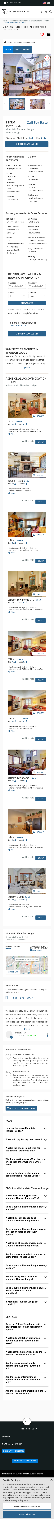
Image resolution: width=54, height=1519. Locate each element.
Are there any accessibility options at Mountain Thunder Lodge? (24, 1255)
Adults (11, 292)
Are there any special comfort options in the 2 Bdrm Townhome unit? (23, 1366)
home (5, 21)
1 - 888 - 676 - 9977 (27, 1428)
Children (32, 292)
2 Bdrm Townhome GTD (21, 599)
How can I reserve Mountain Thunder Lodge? (20, 1129)
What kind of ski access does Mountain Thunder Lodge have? (22, 1219)
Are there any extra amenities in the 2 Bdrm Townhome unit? (24, 1392)
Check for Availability (27, 144)
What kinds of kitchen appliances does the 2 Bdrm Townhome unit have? (23, 1341)
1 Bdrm (12, 540)
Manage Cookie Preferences (25, 1461)
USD (48, 3)
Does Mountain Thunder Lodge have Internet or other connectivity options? (25, 1232)
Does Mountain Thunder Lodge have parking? (25, 1266)
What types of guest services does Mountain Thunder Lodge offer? (24, 1244)
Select (41, 442)
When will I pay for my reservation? (24, 1139)
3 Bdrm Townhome (18, 778)
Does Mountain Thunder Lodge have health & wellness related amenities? (25, 1291)
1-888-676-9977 (17, 325)
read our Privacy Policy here (15, 1500)
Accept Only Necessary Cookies (27, 1506)
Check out (32, 283)
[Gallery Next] (49, 103)
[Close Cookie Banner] (51, 1480)
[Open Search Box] (50, 11)
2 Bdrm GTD (14, 718)
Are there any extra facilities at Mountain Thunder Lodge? (22, 1278)
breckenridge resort (19, 21)
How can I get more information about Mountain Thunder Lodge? (23, 1174)
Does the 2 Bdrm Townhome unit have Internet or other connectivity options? (24, 1327)
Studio (11, 421)
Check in (12, 283)
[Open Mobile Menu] (41, 11)
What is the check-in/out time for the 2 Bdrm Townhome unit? (23, 1149)
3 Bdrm (12, 837)
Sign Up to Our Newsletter (22, 1108)
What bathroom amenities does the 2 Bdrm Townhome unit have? (24, 1353)
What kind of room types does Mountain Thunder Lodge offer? (22, 1197)
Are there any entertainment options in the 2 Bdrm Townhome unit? (23, 1380)
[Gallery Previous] (5, 103)
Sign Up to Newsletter (14, 1451)
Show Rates (27, 303)
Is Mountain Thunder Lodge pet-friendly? (22, 1303)
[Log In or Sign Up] (46, 12)
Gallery (40, 416)
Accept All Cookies (27, 1514)
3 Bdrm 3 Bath (16, 897)
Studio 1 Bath (15, 481)
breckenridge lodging (40, 21)
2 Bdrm (12, 659)
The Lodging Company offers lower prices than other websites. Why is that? (24, 1162)
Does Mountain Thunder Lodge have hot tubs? (25, 1208)
